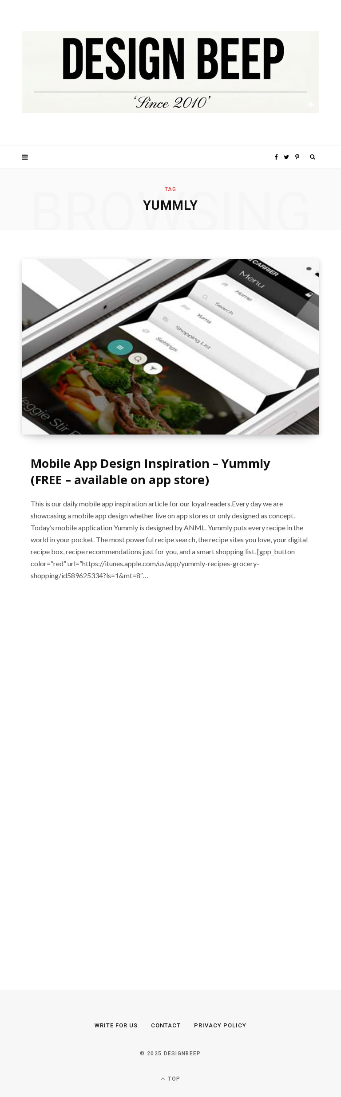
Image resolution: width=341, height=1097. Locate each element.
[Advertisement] (88, 787)
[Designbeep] (170, 73)
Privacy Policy (220, 1025)
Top (173, 1079)
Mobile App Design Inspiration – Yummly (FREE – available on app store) (150, 471)
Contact (166, 1025)
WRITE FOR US (116, 1025)
